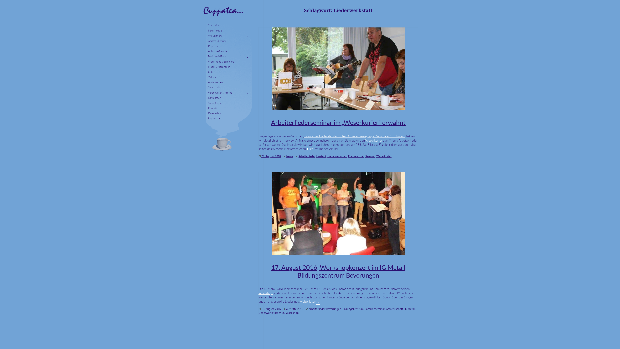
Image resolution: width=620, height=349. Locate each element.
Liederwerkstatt (337, 156)
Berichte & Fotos (217, 56)
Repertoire (214, 46)
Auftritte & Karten (218, 51)
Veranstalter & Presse (220, 92)
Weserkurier (373, 140)
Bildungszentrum (353, 309)
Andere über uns (217, 41)
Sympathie (214, 87)
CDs (210, 72)
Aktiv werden (215, 82)
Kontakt (212, 108)
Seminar (370, 156)
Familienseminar (375, 309)
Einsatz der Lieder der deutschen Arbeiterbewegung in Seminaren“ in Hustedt (354, 136)
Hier (310, 149)
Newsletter (214, 97)
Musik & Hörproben (219, 66)
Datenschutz (215, 113)
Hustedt (321, 156)
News (289, 156)
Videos (212, 77)
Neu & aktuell (215, 30)
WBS (282, 313)
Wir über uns (215, 35)
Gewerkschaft (394, 309)
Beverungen (333, 309)
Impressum (214, 118)
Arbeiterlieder (307, 156)
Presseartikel (356, 156)
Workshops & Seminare (221, 61)
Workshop (265, 293)
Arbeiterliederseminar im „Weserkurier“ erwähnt (338, 122)
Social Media (215, 103)
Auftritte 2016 (294, 309)
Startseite (213, 25)
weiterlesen (310, 301)
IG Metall (409, 309)
